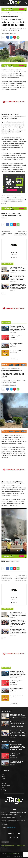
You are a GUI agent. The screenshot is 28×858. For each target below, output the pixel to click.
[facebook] (11, 257)
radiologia (4, 217)
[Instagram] (14, 837)
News (6, 12)
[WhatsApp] (18, 37)
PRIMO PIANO (15, 16)
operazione (4, 215)
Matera (19, 213)
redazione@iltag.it (11, 827)
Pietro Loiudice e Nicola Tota (13, 853)
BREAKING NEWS (5, 16)
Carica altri (13, 358)
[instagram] (14, 257)
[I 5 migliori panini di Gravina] (5, 352)
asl (6, 213)
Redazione (6, 33)
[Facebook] (7, 37)
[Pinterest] (14, 37)
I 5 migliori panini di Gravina (17, 350)
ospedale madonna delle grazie (14, 215)
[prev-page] (2, 293)
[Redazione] (2, 33)
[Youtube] (17, 837)
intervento (14, 213)
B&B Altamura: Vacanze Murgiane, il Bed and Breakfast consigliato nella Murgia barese (18, 269)
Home (2, 12)
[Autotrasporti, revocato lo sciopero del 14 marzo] (5, 345)
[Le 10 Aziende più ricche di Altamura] (5, 337)
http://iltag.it (14, 254)
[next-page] (5, 293)
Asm (9, 213)
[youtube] (16, 257)
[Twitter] (11, 37)
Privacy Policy (6, 842)
